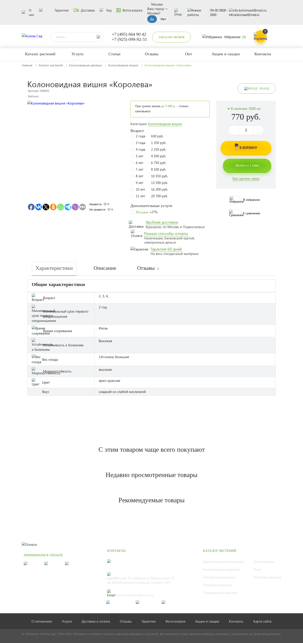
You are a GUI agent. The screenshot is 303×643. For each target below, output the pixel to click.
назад (264, 88)
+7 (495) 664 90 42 (129, 34)
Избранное (235, 36)
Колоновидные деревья (85, 65)
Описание (105, 268)
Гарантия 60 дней (166, 249)
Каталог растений (51, 65)
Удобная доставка (162, 222)
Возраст (137, 130)
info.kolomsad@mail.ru (244, 14)
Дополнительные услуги (151, 205)
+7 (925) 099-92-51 (129, 39)
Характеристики (54, 268)
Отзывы (148, 268)
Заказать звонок (171, 37)
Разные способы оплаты (166, 233)
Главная (27, 65)
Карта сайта (262, 621)
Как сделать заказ (246, 178)
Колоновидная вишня (123, 65)
